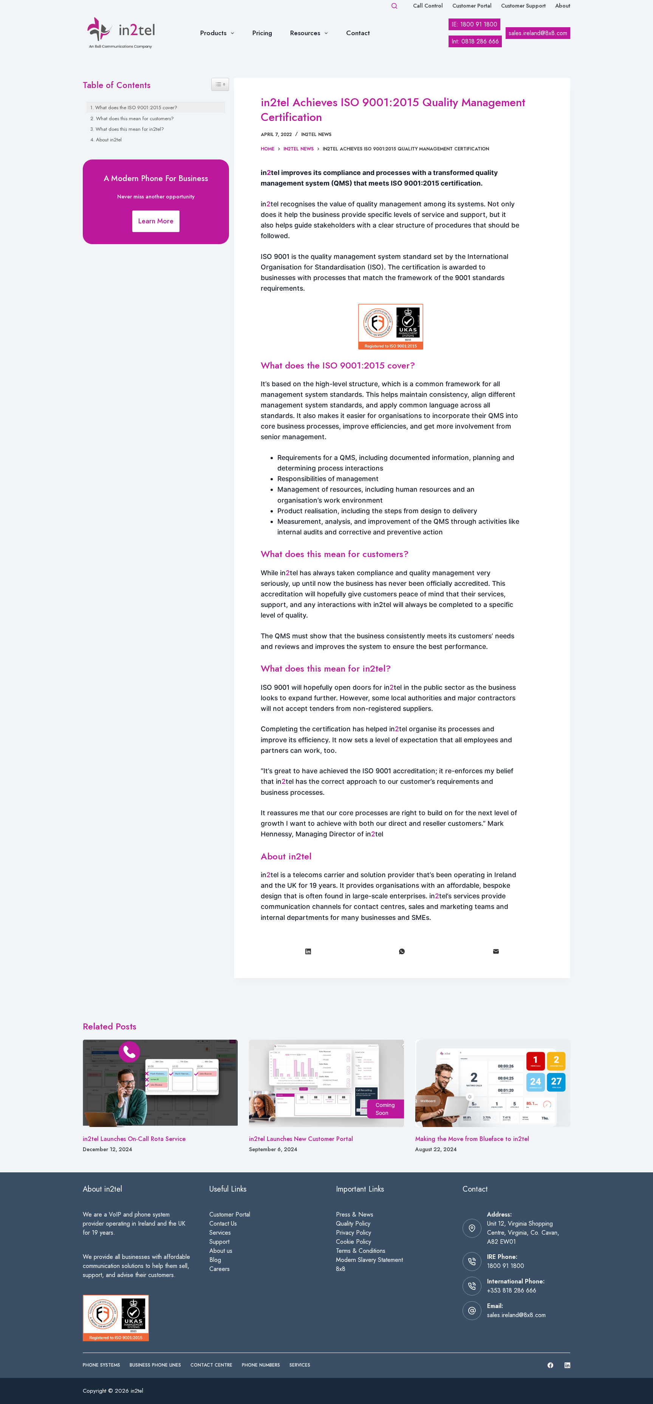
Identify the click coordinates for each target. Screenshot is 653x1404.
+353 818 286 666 (511, 1290)
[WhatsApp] (402, 951)
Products (213, 33)
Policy (363, 1232)
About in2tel (109, 139)
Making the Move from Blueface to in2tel (472, 1139)
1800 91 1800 (505, 1266)
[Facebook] (550, 1365)
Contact (358, 33)
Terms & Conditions (360, 1250)
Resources (305, 33)
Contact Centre (211, 1365)
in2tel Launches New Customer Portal (301, 1139)
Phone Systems (101, 1365)
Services (220, 1232)
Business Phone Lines (155, 1365)
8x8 (340, 1269)
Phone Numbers (261, 1365)
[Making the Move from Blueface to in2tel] (492, 1083)
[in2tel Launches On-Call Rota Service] (160, 1083)
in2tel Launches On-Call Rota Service (134, 1139)
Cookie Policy (353, 1241)
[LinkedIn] (308, 951)
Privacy (346, 1232)
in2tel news (316, 134)
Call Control (428, 5)
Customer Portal (472, 5)
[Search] (394, 6)
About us (220, 1250)
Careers (219, 1269)
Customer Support (523, 5)
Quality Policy (353, 1223)
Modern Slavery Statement (369, 1259)
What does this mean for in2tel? (130, 129)
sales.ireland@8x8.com (516, 1315)
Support (219, 1241)
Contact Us (223, 1223)
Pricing (262, 33)
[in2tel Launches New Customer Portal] (326, 1083)
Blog (215, 1259)
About (562, 5)
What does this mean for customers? (135, 118)
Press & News (354, 1214)
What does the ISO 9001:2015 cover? (136, 107)
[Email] (496, 951)
